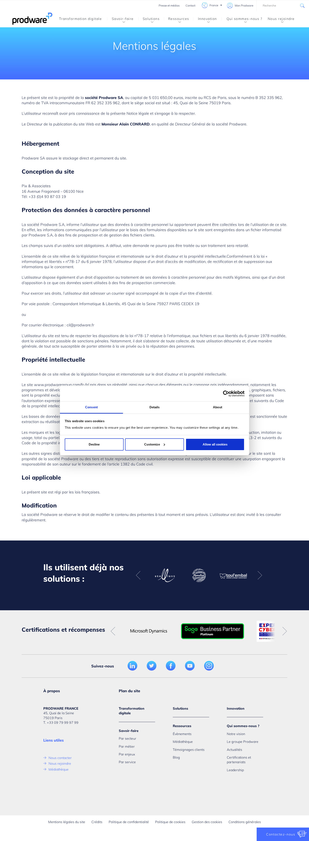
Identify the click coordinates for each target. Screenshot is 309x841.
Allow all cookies (215, 444)
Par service (127, 762)
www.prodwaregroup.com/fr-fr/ (61, 384)
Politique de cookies (170, 822)
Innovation (207, 19)
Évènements (182, 734)
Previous (138, 575)
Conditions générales (244, 822)
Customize (152, 444)
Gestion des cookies (207, 822)
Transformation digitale (80, 19)
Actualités (234, 749)
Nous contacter (60, 758)
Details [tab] (154, 407)
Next (259, 575)
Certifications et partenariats (239, 759)
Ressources (178, 19)
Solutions (151, 19)
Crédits (96, 822)
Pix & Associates (36, 185)
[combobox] (283, 5)
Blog (176, 757)
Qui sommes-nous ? (244, 19)
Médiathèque (59, 769)
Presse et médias (169, 5)
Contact (190, 5)
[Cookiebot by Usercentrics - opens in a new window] (226, 393)
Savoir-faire (123, 19)
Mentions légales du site (66, 822)
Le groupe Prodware (242, 742)
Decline (94, 444)
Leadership (235, 770)
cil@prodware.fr (80, 325)
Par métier (127, 746)
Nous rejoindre (281, 19)
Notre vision (236, 734)
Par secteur (127, 738)
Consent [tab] (91, 407)
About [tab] (217, 407)
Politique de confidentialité (129, 822)
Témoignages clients (189, 749)
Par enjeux (127, 754)
